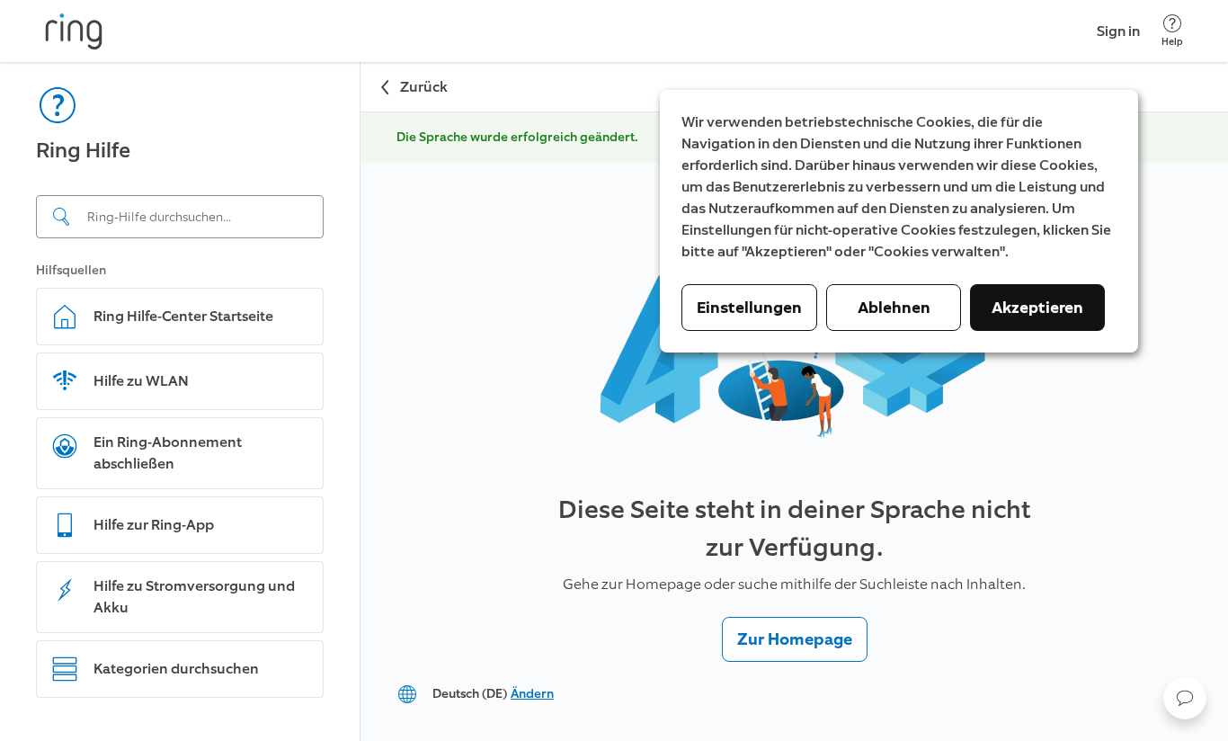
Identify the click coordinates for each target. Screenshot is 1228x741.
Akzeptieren (1037, 307)
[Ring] (73, 31)
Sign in (1118, 31)
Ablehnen (894, 307)
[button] (1184, 697)
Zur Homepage (794, 639)
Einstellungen (749, 307)
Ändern (532, 693)
